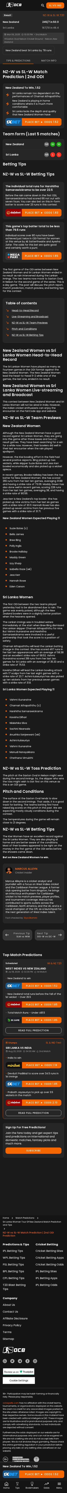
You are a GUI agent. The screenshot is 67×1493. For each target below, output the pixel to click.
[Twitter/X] (12, 1361)
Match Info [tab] (49, 60)
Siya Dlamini (30, 917)
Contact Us (10, 1312)
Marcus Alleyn (26, 869)
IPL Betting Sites (46, 1271)
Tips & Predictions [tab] (18, 60)
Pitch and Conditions (24, 329)
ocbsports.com (11, 1402)
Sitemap (8, 1339)
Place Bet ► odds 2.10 (42, 1102)
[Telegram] (20, 1361)
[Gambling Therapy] (21, 1460)
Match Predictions (25, 1217)
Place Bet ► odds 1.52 (41, 122)
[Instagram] (35, 1361)
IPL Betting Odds (46, 1285)
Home (6, 1217)
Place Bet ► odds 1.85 (41, 256)
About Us (9, 1305)
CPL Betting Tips (13, 1278)
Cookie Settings (18, 1380)
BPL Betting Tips (13, 1271)
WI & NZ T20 (54, 963)
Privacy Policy (12, 1325)
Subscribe (33, 1150)
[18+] (5, 1460)
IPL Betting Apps (46, 1278)
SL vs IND (55, 5)
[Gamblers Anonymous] (36, 1460)
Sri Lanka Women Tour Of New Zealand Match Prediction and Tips (32, 1223)
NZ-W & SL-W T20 (53, 15)
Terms (7, 1332)
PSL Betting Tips (13, 1264)
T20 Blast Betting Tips (14, 1287)
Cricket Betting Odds (50, 1264)
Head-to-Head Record (25, 310)
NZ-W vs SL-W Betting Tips (27, 335)
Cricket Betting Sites (49, 1251)
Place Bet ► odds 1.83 (41, 212)
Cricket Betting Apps (50, 1258)
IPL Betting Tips (13, 1251)
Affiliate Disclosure (15, 1318)
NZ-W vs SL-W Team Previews (30, 322)
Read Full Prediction (33, 1030)
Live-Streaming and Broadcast (30, 316)
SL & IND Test (53, 1042)
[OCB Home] (14, 5)
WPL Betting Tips (14, 1258)
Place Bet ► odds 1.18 (41, 1065)
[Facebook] (27, 1361)
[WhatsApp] (5, 1361)
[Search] (42, 5)
